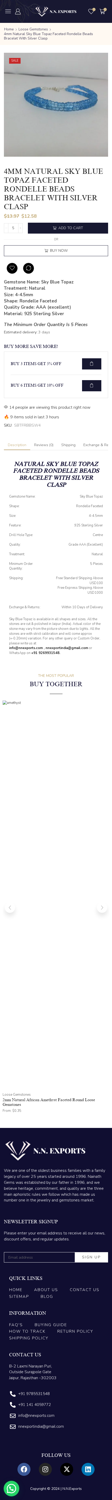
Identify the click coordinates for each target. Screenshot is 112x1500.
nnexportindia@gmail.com (67, 648)
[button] (8, 11)
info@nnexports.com (26, 648)
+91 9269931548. (45, 653)
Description (17, 444)
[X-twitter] (66, 1469)
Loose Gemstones (33, 29)
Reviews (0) (43, 444)
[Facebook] (23, 1469)
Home (9, 29)
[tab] (17, 445)
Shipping (68, 444)
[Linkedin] (88, 1469)
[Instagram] (45, 1469)
